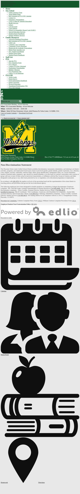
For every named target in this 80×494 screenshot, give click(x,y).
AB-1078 (16, 181)
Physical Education (14, 84)
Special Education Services (17, 32)
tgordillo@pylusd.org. (7, 192)
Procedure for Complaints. (9, 201)
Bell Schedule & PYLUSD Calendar (20, 16)
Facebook (2, 91)
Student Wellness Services (17, 35)
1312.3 (40, 201)
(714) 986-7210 (40, 157)
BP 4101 (34, 204)
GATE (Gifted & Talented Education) (20, 21)
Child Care (12, 43)
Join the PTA (13, 61)
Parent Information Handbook (18, 81)
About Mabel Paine (15, 14)
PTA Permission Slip (15, 71)
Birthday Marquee (14, 70)
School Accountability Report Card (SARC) (22, 30)
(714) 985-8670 (60, 190)
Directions (41, 482)
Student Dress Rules (15, 53)
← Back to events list (8, 118)
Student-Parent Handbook (17, 34)
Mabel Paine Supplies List (17, 50)
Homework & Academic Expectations (20, 48)
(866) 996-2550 (28, 159)
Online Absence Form (15, 12)
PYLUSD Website (14, 88)
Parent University (14, 82)
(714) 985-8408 (55, 188)
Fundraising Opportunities (17, 68)
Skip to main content (7, 1)
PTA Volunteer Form (15, 63)
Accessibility (38, 159)
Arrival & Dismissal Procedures (18, 39)
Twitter (2, 94)
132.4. (74, 201)
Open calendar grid (23, 118)
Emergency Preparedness (16, 19)
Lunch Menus (13, 28)
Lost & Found (13, 26)
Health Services (13, 23)
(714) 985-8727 (34, 194)
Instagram (2, 96)
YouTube (2, 98)
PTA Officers (13, 64)
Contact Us (12, 18)
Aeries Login (13, 77)
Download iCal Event (25, 113)
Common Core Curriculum (17, 44)
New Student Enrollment (16, 51)
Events (3, 115)
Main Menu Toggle (7, 5)
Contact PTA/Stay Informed (17, 66)
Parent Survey (13, 79)
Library (11, 25)
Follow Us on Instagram (16, 73)
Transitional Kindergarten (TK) (18, 86)
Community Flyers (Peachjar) (18, 46)
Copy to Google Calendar (9, 113)
